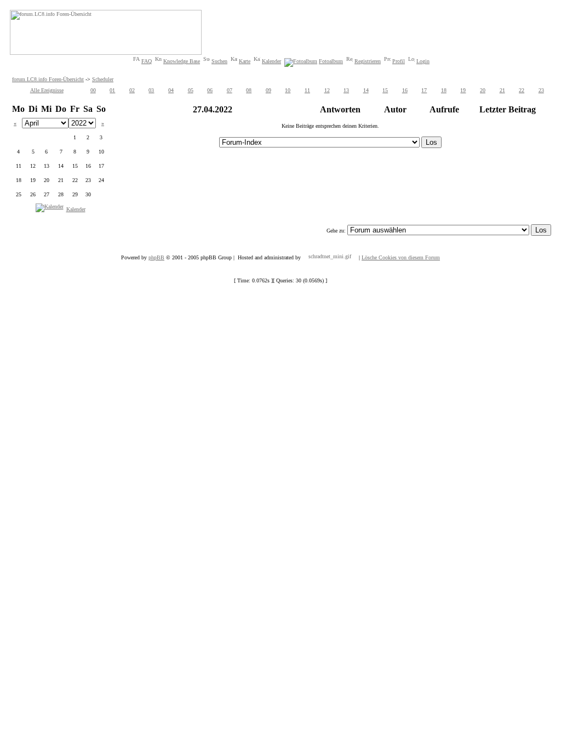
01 (112, 90)
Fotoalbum (331, 61)
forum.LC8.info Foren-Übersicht (48, 79)
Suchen (219, 61)
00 (93, 90)
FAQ (146, 61)
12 (327, 90)
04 (171, 90)
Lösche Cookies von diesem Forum (401, 257)
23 (541, 90)
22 (521, 90)
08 (248, 90)
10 (287, 90)
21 (502, 90)
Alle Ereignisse (47, 90)
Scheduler (102, 79)
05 (190, 90)
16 (405, 90)
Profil (398, 61)
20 (482, 90)
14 (366, 90)
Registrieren (367, 61)
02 (132, 90)
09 (268, 90)
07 (229, 90)
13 (346, 90)
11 (307, 90)
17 (424, 90)
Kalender (271, 61)
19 (463, 90)
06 (210, 90)
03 (151, 90)
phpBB (156, 257)
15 (385, 90)
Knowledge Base (181, 61)
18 (443, 90)
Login (423, 61)
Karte (244, 61)
